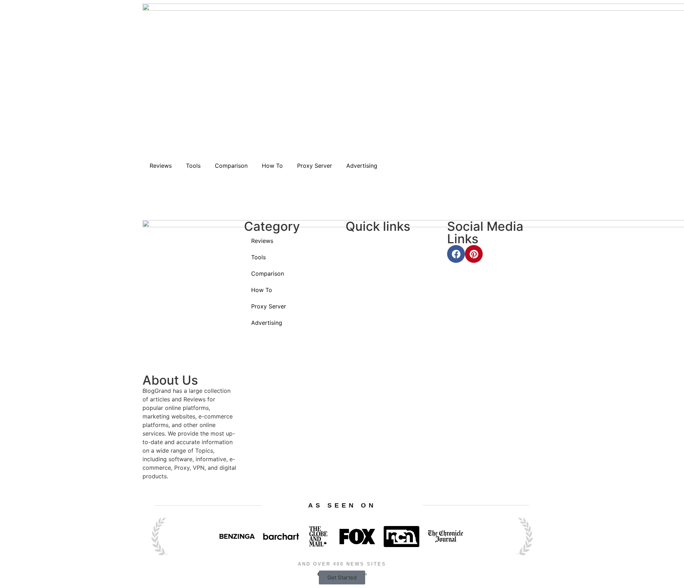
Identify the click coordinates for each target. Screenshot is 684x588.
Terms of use (377, 305)
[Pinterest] (474, 254)
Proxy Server (314, 165)
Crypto (267, 368)
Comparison (231, 165)
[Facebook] (456, 254)
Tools (193, 165)
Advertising (361, 165)
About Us (372, 241)
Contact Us (374, 262)
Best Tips (269, 346)
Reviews (161, 165)
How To (272, 165)
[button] (342, 577)
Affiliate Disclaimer (385, 326)
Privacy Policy (378, 284)
